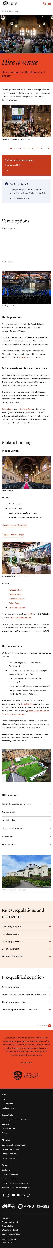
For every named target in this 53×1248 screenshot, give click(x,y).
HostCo (30, 614)
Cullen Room (7, 409)
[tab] (11, 148)
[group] (26, 125)
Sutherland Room (25, 409)
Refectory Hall (15, 590)
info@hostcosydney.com (20, 617)
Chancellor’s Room (17, 607)
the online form (27, 704)
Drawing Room (15, 594)
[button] (44, 4)
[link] (11, 11)
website (22, 357)
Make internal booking (19, 198)
